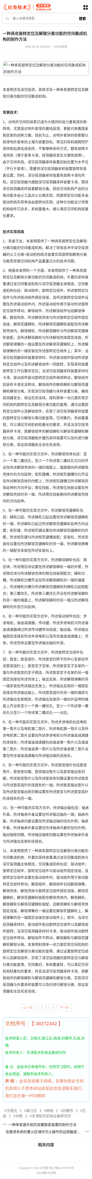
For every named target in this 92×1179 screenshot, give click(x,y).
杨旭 (49, 1111)
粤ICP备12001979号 (61, 1168)
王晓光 (11, 1111)
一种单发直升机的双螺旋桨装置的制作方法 (42, 1125)
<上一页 (27, 1007)
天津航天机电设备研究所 (51, 1116)
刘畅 (19, 1116)
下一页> (64, 1007)
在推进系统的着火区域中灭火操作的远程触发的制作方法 (45, 1132)
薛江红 (31, 1111)
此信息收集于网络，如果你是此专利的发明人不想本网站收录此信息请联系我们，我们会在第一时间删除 (45, 1088)
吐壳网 (52, 1173)
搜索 (82, 18)
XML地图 (41, 1173)
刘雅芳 (68, 1111)
